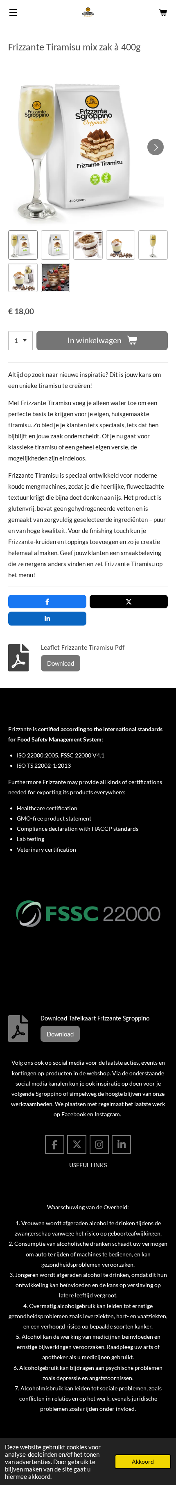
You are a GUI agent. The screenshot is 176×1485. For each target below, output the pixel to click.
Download (60, 663)
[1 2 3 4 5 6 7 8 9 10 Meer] (20, 340)
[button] (23, 245)
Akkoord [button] (143, 1461)
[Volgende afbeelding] (155, 147)
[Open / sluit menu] (13, 12)
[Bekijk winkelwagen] (163, 12)
